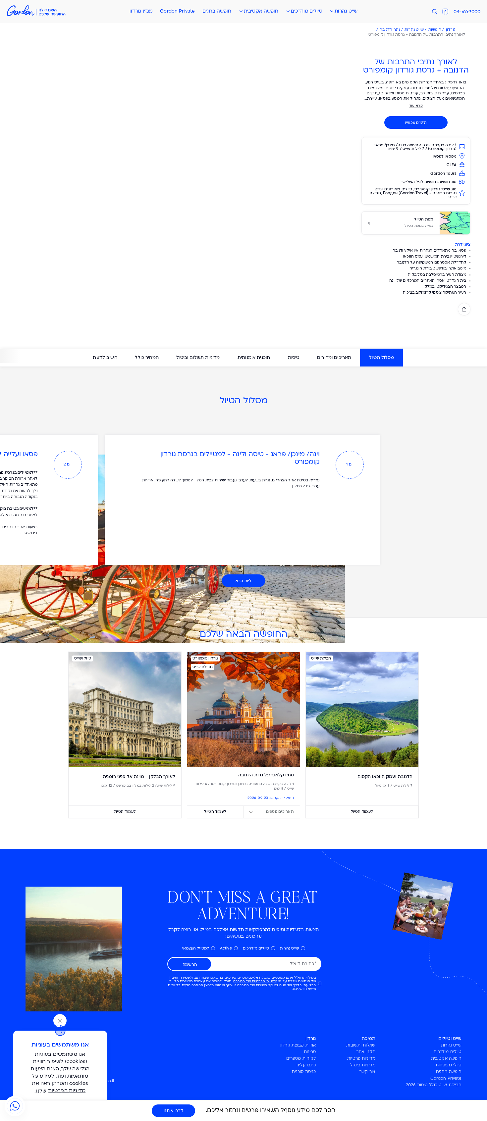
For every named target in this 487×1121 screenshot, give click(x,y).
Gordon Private (177, 11)
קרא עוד (416, 105)
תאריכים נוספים (280, 811)
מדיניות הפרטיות (67, 1091)
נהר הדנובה (390, 30)
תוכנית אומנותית (254, 358)
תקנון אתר (365, 1052)
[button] (243, 12)
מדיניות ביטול (362, 1065)
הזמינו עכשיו (416, 123)
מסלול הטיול (381, 358)
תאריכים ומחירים (334, 358)
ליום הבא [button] (243, 580)
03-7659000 (467, 12)
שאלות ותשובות (360, 1046)
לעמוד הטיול (362, 811)
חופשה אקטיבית (261, 11)
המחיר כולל (146, 358)
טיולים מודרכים (306, 11)
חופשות (434, 30)
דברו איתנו (173, 1111)
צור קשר (367, 1072)
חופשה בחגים (216, 11)
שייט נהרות (346, 11)
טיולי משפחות (449, 1065)
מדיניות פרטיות (361, 1059)
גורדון (451, 30)
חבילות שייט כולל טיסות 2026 (434, 1085)
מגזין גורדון (141, 11)
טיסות (293, 358)
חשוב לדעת (105, 358)
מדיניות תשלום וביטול (198, 358)
